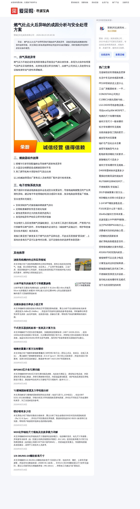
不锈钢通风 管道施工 (109, 187)
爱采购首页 (75, 2)
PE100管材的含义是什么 (111, 83)
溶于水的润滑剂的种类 (110, 285)
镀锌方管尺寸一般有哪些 (111, 121)
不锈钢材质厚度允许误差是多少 (112, 275)
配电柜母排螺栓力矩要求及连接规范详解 (112, 155)
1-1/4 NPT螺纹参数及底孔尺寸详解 (111, 204)
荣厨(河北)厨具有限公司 (116, 27)
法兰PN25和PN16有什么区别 (112, 226)
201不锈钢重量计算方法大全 (112, 193)
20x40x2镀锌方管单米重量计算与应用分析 (112, 215)
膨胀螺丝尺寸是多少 (109, 159)
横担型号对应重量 (107, 138)
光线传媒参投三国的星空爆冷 (112, 133)
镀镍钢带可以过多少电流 (111, 258)
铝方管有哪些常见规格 (110, 127)
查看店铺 (120, 54)
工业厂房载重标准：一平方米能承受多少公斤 (112, 90)
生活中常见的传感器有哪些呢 (112, 79)
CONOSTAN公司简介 (109, 94)
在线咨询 (105, 54)
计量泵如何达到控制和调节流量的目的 (112, 264)
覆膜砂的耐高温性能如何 (111, 176)
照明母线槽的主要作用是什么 (112, 248)
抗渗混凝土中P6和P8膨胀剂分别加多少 (112, 220)
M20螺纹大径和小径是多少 (112, 198)
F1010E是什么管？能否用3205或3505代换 (111, 210)
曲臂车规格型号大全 (109, 149)
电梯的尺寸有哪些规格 (110, 116)
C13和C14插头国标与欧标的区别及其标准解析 (112, 100)
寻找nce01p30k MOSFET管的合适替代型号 (112, 111)
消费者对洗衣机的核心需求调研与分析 (112, 231)
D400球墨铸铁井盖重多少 (111, 170)
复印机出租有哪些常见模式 (112, 279)
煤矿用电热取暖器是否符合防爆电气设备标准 (112, 242)
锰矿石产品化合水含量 (110, 143)
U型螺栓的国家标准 (108, 236)
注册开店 (125, 2)
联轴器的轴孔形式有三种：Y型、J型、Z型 (112, 270)
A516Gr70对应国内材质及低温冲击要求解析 (111, 253)
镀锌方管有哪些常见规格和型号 (112, 166)
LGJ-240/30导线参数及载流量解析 (112, 106)
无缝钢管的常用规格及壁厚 (112, 72)
